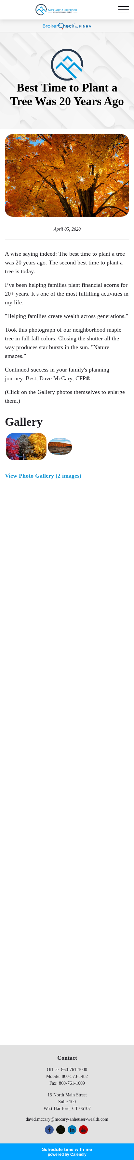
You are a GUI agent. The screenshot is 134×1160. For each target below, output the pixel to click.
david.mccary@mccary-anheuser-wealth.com (67, 1119)
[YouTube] (83, 1129)
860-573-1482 (75, 1076)
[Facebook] (49, 1129)
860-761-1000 (74, 1069)
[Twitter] (60, 1129)
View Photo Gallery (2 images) (43, 475)
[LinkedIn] (72, 1129)
